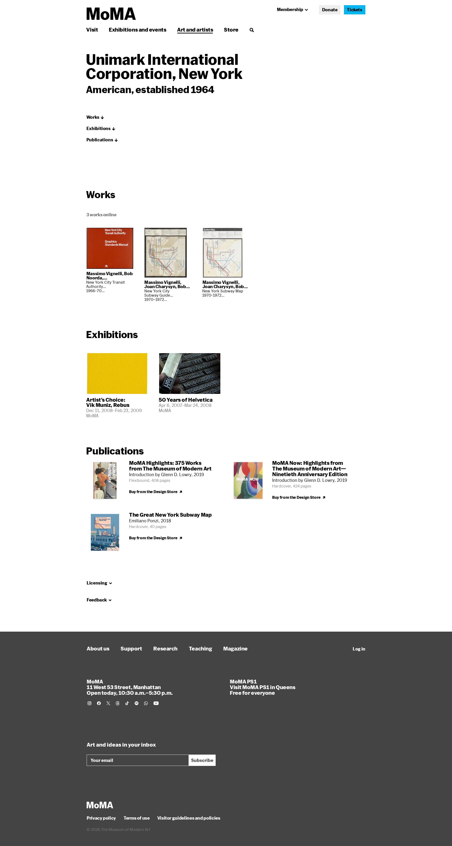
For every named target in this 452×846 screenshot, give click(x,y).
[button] (95, 117)
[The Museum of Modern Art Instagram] (89, 703)
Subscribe (202, 760)
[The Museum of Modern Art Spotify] (136, 703)
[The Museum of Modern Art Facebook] (99, 703)
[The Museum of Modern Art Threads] (117, 703)
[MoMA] (100, 805)
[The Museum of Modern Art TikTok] (127, 703)
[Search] (251, 29)
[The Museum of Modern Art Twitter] (108, 703)
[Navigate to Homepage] (111, 14)
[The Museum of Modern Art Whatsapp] (146, 703)
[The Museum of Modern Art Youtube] (156, 703)
